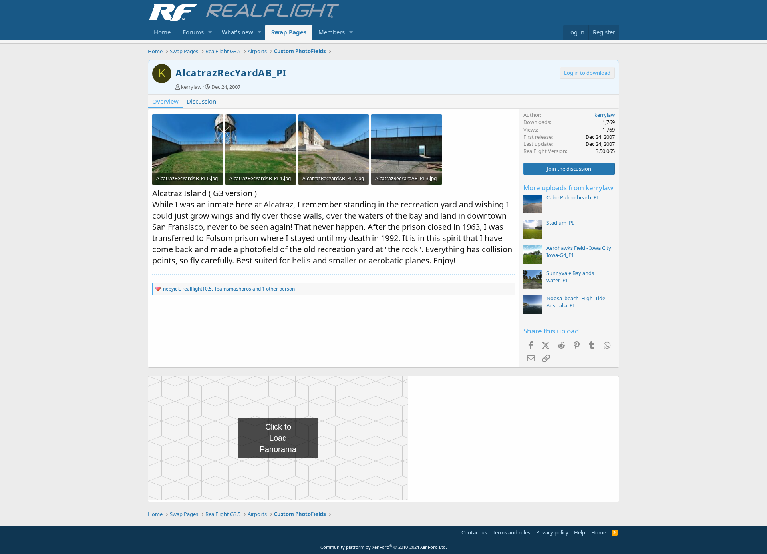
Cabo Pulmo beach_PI (572, 197)
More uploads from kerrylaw (568, 187)
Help (579, 532)
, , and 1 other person (229, 288)
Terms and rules (511, 532)
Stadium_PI (560, 222)
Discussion (201, 101)
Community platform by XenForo (383, 547)
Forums (193, 32)
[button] (210, 32)
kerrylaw (191, 86)
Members (331, 32)
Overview (165, 101)
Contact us (474, 532)
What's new (237, 32)
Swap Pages (288, 32)
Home (162, 32)
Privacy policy (552, 532)
